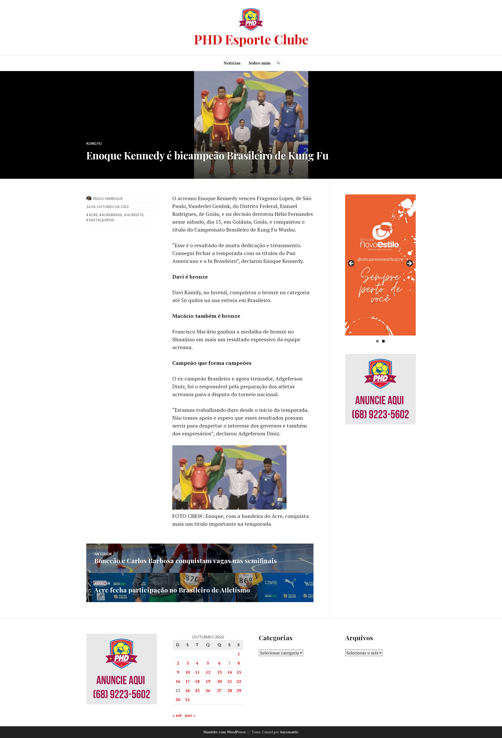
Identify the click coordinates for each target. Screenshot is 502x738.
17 (187, 681)
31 (187, 699)
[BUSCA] (278, 63)
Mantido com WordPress (224, 732)
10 (187, 672)
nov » (190, 715)
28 (229, 690)
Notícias (232, 63)
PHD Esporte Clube (251, 39)
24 (187, 690)
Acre (93, 215)
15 (238, 672)
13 (219, 672)
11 (197, 672)
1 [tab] (377, 341)
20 (219, 681)
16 (177, 681)
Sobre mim (260, 63)
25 (197, 690)
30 (177, 699)
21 (229, 681)
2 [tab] (383, 341)
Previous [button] (352, 264)
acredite (135, 215)
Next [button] (409, 264)
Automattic (289, 732)
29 (238, 690)
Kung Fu (94, 143)
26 (208, 690)
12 (208, 672)
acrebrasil (112, 215)
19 (208, 681)
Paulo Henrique (108, 199)
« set (177, 715)
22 (238, 681)
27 (219, 690)
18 (197, 681)
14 (229, 672)
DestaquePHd (102, 220)
